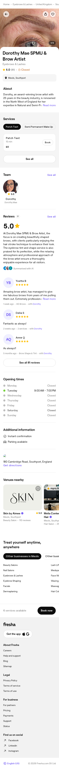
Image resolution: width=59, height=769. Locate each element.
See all (51, 175)
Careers (7, 650)
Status (6, 726)
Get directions (12, 465)
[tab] (12, 127)
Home (6, 4)
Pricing (6, 710)
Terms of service (11, 685)
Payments (8, 715)
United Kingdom (44, 4)
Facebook (14, 740)
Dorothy (37, 304)
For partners (9, 705)
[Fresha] (29, 624)
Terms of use (10, 691)
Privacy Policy (10, 680)
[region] (29, 30)
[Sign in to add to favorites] (53, 14)
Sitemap (7, 666)
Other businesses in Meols (22, 556)
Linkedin (13, 745)
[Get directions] (29, 455)
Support (7, 721)
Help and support (12, 655)
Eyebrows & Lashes (22, 4)
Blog (5, 661)
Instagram (14, 751)
